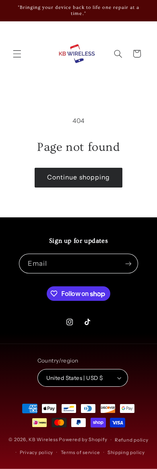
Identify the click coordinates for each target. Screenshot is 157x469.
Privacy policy (36, 452)
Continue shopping (78, 177)
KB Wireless (43, 440)
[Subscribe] (128, 263)
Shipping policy (126, 452)
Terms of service (80, 452)
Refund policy (132, 440)
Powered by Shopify (83, 440)
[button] (17, 53)
